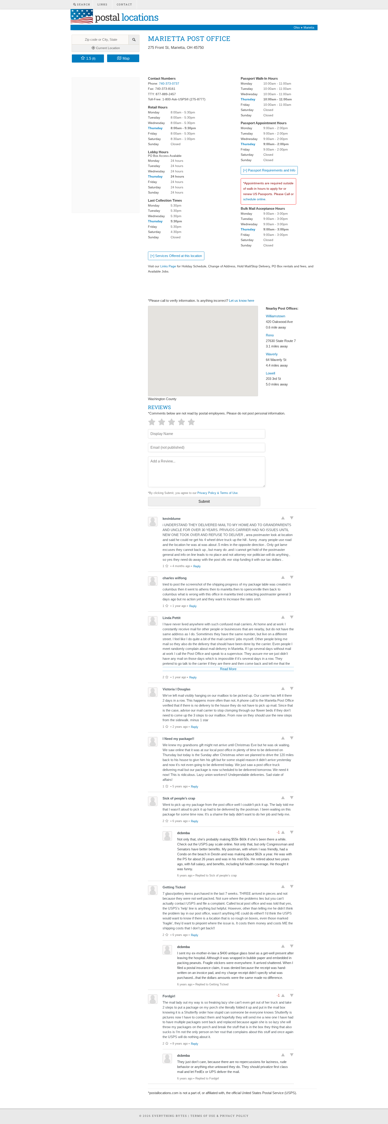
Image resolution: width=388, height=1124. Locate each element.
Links (102, 4)
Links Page (168, 266)
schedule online (254, 199)
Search (83, 4)
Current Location (107, 48)
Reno (270, 335)
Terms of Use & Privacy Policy (219, 1115)
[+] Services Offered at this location (176, 256)
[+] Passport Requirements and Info (269, 170)
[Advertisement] (229, 63)
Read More (228, 669)
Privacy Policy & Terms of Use (217, 493)
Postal (125, 17)
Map (126, 58)
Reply (197, 566)
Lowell (270, 373)
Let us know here (241, 300)
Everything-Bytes (169, 1115)
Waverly (272, 354)
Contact (124, 4)
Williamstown (275, 316)
